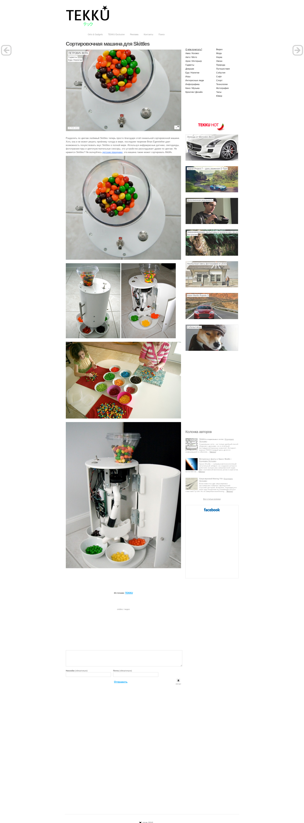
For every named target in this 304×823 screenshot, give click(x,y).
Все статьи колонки (212, 499)
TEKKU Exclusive (116, 34)
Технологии (222, 84)
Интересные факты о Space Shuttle (214, 459)
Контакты (148, 34)
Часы (218, 92)
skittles (120, 609)
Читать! (213, 452)
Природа (220, 65)
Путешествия (223, 69)
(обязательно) (77, 671)
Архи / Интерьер (193, 61)
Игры (188, 76)
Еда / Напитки (75, 60)
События (220, 72)
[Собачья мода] (211, 350)
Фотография (222, 88)
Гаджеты (72, 57)
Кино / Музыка (192, 88)
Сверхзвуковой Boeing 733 (211, 479)
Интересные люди (194, 80)
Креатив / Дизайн (194, 92)
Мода (219, 53)
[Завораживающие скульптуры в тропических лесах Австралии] (211, 255)
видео (127, 609)
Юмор (219, 96)
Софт (219, 76)
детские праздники (112, 152)
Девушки (189, 69)
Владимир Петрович (207, 461)
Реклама (134, 34)
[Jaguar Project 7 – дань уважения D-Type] (211, 192)
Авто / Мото (191, 57)
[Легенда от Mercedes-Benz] (211, 160)
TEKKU (129, 593)
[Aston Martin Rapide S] (211, 318)
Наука (219, 57)
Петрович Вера (78, 53)
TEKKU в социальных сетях (211, 439)
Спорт (219, 80)
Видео (219, 49)
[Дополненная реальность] (211, 223)
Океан (219, 61)
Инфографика (192, 84)
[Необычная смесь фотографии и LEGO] (211, 287)
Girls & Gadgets (95, 34)
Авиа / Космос (192, 53)
